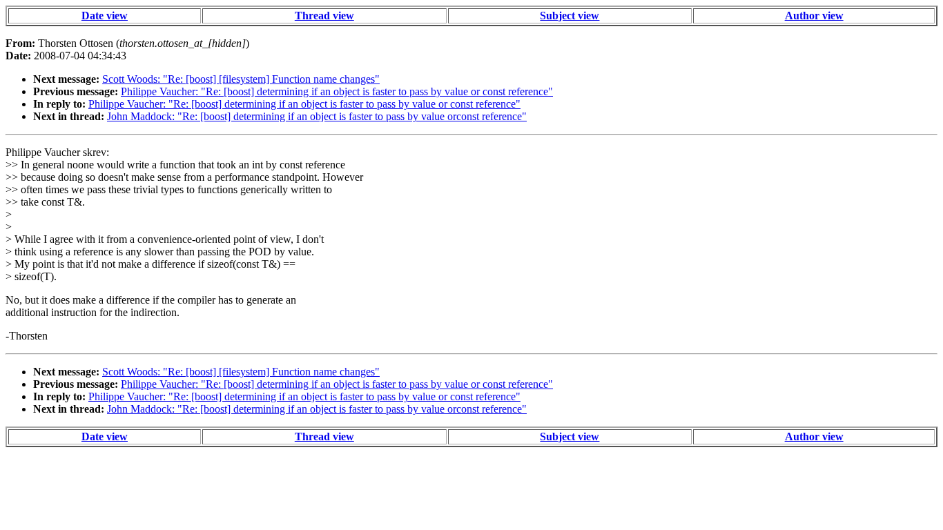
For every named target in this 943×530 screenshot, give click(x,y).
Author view (814, 15)
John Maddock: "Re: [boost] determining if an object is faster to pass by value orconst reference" (317, 116)
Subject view (569, 15)
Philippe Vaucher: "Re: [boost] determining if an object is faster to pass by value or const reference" (337, 91)
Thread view (324, 15)
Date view (104, 15)
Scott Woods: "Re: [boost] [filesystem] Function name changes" (241, 79)
